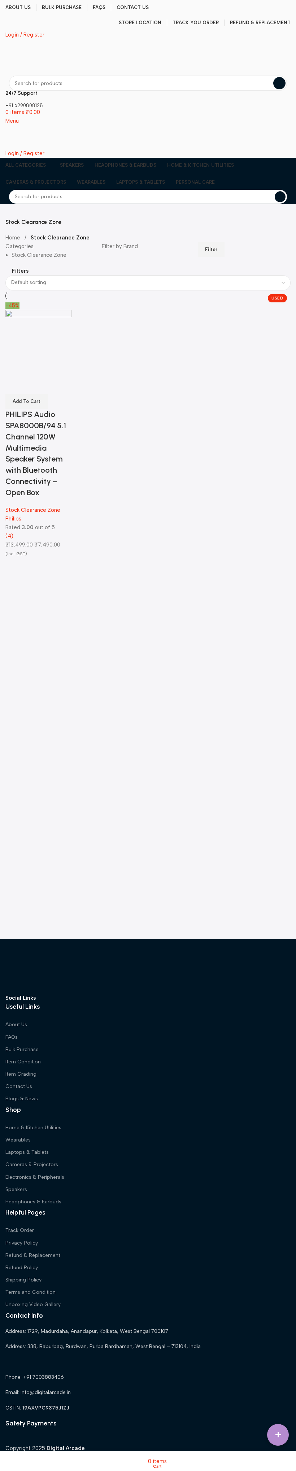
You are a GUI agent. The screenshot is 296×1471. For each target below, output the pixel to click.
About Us (16, 1024)
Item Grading (20, 1074)
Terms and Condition (30, 1292)
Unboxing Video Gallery (33, 1304)
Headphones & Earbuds (33, 1202)
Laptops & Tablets (27, 1152)
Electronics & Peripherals (34, 1177)
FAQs (11, 1037)
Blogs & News (21, 1099)
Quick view (14, 385)
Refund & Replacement (32, 1255)
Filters (20, 271)
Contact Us (18, 1086)
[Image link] (32, 966)
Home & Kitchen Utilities (33, 1127)
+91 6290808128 (24, 105)
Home (13, 237)
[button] (26, 401)
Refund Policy (21, 1267)
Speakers (16, 1189)
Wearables (18, 1140)
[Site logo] (27, 57)
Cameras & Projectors (31, 1164)
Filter (211, 249)
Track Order (19, 1230)
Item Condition (23, 1062)
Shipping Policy (23, 1280)
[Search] (279, 83)
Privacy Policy (21, 1243)
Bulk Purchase (22, 1049)
